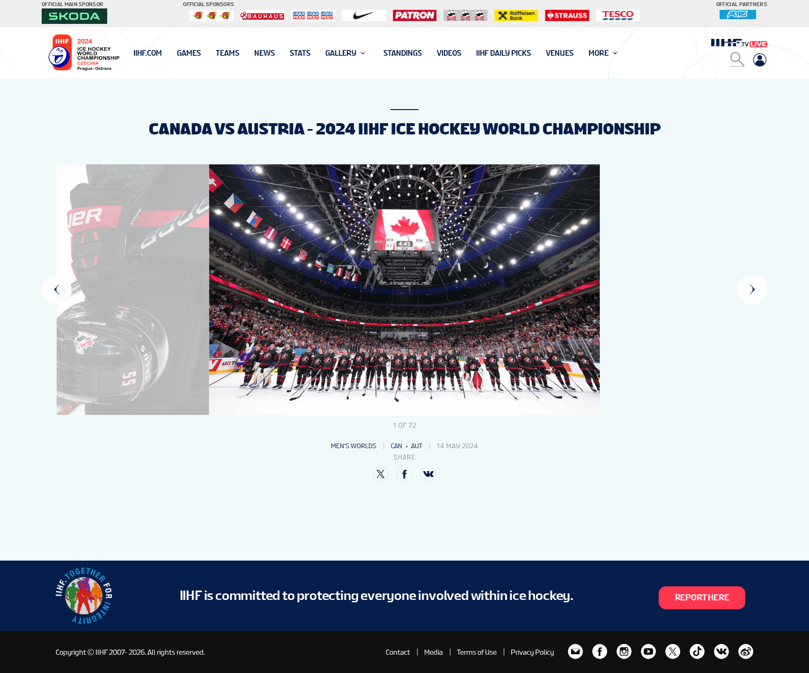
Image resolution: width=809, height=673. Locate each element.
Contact (398, 652)
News (264, 53)
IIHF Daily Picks (503, 53)
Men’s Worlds (353, 446)
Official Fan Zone (165, 53)
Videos (449, 53)
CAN (396, 446)
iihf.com (147, 53)
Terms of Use (477, 652)
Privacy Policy (532, 652)
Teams (227, 53)
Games (189, 53)
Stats (300, 53)
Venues (560, 53)
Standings (402, 53)
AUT (416, 446)
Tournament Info (166, 53)
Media (433, 652)
